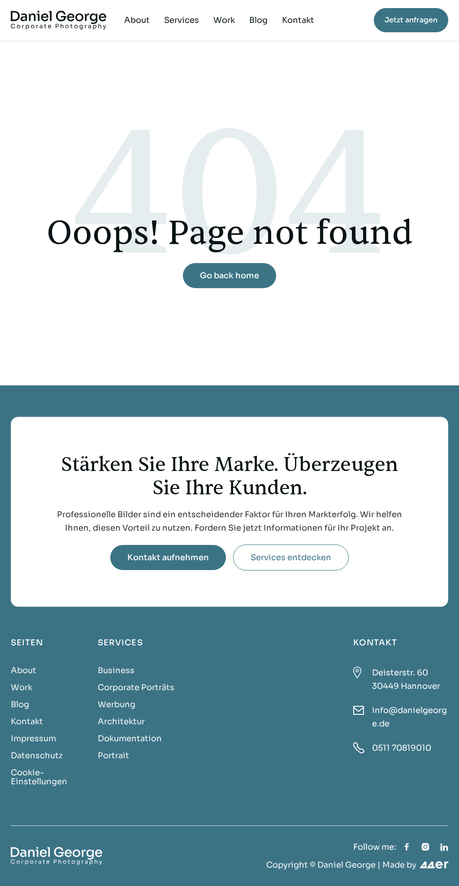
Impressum (33, 738)
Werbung (116, 704)
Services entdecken (291, 557)
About (137, 20)
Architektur (121, 721)
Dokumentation (130, 738)
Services (181, 20)
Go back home (229, 276)
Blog (258, 20)
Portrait (113, 756)
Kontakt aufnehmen (168, 557)
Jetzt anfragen (411, 20)
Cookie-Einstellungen (39, 777)
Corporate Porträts (136, 687)
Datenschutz (37, 756)
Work (224, 20)
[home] (58, 20)
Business (116, 670)
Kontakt (298, 20)
